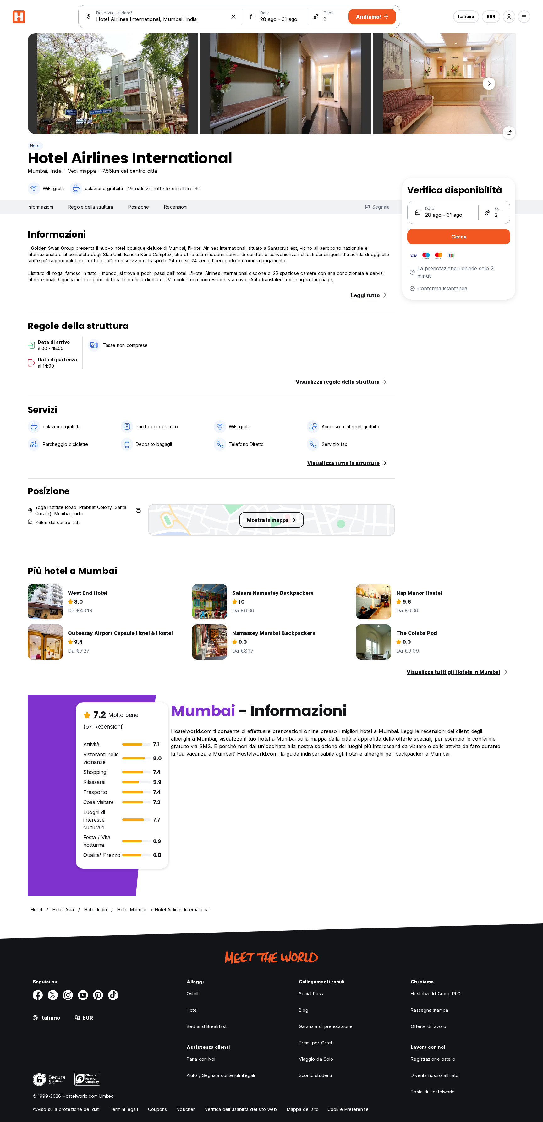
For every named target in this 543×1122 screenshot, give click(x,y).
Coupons (157, 1109)
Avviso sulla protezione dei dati (66, 1109)
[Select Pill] (509, 16)
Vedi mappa (82, 171)
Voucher (186, 1109)
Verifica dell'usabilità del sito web (241, 1109)
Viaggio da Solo (316, 1059)
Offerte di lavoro (428, 1026)
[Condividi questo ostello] (509, 132)
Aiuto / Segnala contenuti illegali (221, 1075)
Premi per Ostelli (316, 1042)
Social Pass (311, 993)
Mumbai (37, 171)
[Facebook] (38, 995)
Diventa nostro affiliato (434, 1075)
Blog (303, 1010)
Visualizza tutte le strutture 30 (164, 188)
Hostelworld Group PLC (435, 993)
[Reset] (233, 16)
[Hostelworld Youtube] (83, 995)
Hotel (35, 145)
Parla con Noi (201, 1059)
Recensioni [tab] (175, 207)
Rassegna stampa (429, 1010)
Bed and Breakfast (207, 1026)
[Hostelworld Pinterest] (98, 995)
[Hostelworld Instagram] (68, 995)
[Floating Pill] (489, 83)
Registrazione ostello (433, 1059)
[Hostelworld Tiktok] (113, 995)
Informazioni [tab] (40, 207)
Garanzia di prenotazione (326, 1026)
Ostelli (193, 993)
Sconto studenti (315, 1075)
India (56, 171)
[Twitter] (53, 995)
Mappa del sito (303, 1109)
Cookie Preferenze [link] (348, 1109)
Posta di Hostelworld (433, 1091)
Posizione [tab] (138, 207)
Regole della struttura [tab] (90, 207)
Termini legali (124, 1109)
